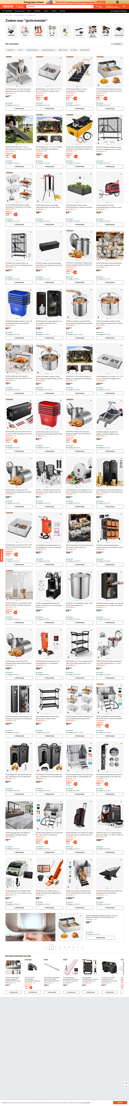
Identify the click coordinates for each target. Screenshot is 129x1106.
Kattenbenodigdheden (30, 15)
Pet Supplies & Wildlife (18, 15)
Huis (6, 15)
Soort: (112, 44)
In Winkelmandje (19, 108)
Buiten (10, 15)
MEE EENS (120, 1102)
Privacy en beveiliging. (85, 1102)
